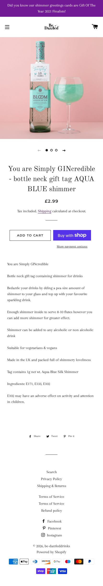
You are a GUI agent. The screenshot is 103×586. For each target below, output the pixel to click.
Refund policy (51, 510)
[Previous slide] (39, 150)
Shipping (44, 211)
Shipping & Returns (51, 486)
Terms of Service (51, 496)
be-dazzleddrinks (57, 546)
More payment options (72, 246)
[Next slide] (64, 150)
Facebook (54, 521)
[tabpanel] (51, 87)
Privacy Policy (51, 479)
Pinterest (54, 528)
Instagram (54, 535)
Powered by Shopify (51, 552)
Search (51, 472)
